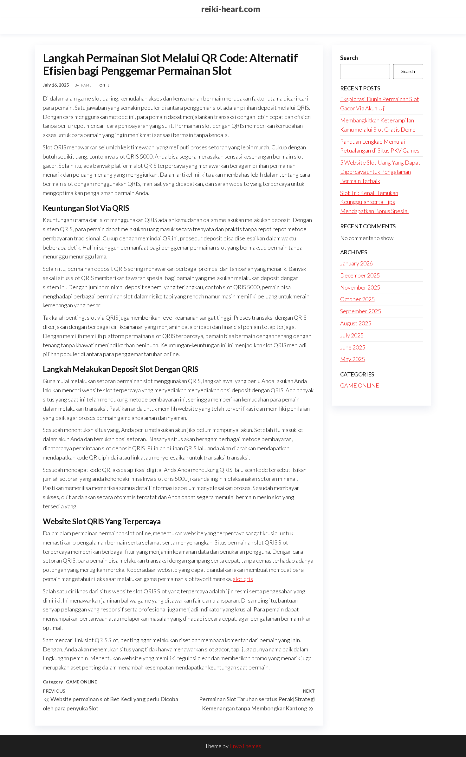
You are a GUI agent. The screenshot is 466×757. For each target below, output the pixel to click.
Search (349, 57)
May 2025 (352, 359)
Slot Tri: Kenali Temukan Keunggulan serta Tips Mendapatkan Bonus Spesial (374, 202)
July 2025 (352, 335)
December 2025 (360, 275)
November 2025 (360, 287)
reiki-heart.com (230, 9)
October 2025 (357, 299)
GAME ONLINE (81, 681)
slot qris (243, 578)
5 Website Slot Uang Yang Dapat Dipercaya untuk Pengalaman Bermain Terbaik (380, 171)
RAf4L (86, 85)
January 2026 (356, 263)
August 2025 (355, 323)
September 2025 (360, 311)
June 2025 (352, 347)
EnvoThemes (245, 745)
